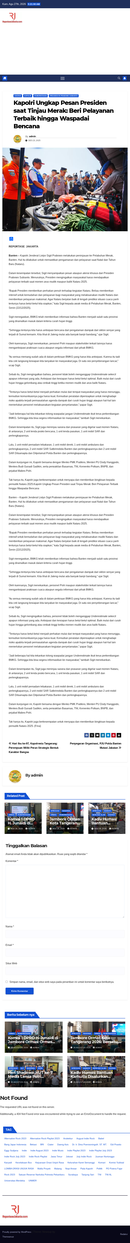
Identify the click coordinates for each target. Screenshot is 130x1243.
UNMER (33, 1180)
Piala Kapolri (86, 1168)
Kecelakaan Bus (24, 1162)
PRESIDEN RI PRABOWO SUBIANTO (64, 96)
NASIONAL (66, 811)
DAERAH (17, 96)
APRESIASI (55, 811)
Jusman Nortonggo (104, 1156)
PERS (40, 1068)
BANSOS (107, 811)
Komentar (12, 861)
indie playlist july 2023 (100, 1150)
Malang (58, 1168)
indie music (58, 1150)
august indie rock (85, 1138)
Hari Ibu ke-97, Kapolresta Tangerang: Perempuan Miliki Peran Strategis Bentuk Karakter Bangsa (33, 748)
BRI (42, 1144)
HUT (22, 1068)
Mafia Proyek (44, 1168)
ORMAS (12, 815)
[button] (119, 78)
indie (24, 1150)
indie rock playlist (38, 1156)
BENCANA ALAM (98, 815)
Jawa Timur (56, 1156)
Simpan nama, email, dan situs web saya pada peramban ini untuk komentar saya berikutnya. (62, 982)
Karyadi (8, 1162)
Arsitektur (68, 1138)
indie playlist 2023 (76, 1150)
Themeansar (8, 1237)
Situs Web (11, 963)
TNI (99, 1174)
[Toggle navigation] (62, 78)
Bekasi (33, 1144)
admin (32, 136)
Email (10, 945)
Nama (10, 926)
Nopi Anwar (71, 1168)
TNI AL (108, 1174)
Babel (101, 1138)
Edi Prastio (115, 1144)
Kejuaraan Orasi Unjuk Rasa (49, 1162)
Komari (101, 1162)
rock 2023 (9, 1174)
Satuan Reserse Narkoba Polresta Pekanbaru (42, 1174)
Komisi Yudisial (116, 1162)
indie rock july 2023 (14, 1156)
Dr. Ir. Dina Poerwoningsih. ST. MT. (89, 1144)
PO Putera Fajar (114, 1168)
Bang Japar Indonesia (15, 1144)
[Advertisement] (65, 51)
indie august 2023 (39, 1150)
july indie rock (84, 1156)
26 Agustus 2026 (20, 1048)
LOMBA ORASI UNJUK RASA (19, 1168)
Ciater (51, 1144)
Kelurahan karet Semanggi (81, 1162)
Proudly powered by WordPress (17, 1232)
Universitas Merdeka (14, 1180)
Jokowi (69, 1156)
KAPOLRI (27, 96)
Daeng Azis (62, 1144)
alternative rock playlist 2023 (45, 1138)
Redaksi (124, 1234)
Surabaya (73, 1174)
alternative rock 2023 (15, 1138)
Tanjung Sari (87, 1174)
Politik (99, 1168)
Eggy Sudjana (11, 1150)
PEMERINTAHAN (40, 96)
